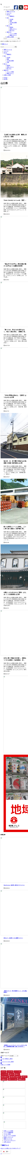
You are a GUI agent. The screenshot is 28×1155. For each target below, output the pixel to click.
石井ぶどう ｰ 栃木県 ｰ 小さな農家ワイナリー (13, 938)
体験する (6, 70)
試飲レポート (10, 67)
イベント (17, 1071)
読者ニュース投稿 (8, 1131)
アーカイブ (7, 10)
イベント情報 (10, 71)
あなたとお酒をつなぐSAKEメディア (11, 1148)
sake (3, 1071)
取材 (11, 1074)
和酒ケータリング (8, 1137)
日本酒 (8, 57)
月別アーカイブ (5, 1055)
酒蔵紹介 (9, 54)
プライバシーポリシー (10, 1140)
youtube (10, 1071)
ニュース (6, 51)
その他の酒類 (10, 60)
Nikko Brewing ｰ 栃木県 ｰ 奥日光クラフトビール (14, 885)
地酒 (24, 1076)
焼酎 (8, 59)
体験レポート (10, 73)
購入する (9, 68)
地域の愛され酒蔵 (15, 1076)
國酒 (17, 1074)
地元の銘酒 (5, 1076)
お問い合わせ (7, 1142)
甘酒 (8, 62)
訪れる (5, 52)
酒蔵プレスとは (8, 49)
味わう (5, 64)
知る (5, 56)
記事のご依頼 (7, 75)
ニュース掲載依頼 (8, 1132)
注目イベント (12, 1079)
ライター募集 (7, 1134)
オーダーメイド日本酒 (10, 1135)
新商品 (8, 65)
